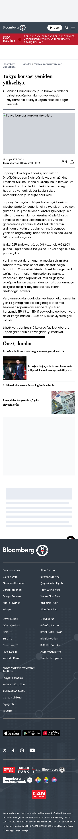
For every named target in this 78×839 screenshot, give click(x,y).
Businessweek (11, 570)
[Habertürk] (9, 769)
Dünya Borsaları (12, 596)
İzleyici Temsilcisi (13, 678)
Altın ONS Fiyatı (49, 609)
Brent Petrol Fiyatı (51, 632)
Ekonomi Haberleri (14, 583)
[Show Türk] (46, 780)
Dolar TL (8, 632)
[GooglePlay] (31, 733)
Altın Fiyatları (48, 570)
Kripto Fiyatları (11, 603)
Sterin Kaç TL (11, 645)
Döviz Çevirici (11, 625)
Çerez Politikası (12, 697)
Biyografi (8, 704)
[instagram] (22, 750)
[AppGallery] (51, 733)
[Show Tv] (38, 780)
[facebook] (13, 750)
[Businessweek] (17, 780)
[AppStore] (12, 733)
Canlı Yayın (10, 577)
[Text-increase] (64, 161)
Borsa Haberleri (12, 590)
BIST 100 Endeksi (50, 645)
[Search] (66, 27)
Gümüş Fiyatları (50, 625)
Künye (7, 609)
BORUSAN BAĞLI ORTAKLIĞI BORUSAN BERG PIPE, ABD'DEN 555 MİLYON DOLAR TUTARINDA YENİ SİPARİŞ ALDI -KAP (49, 39)
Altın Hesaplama (50, 652)
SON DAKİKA (9, 39)
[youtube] (32, 750)
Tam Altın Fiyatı (50, 590)
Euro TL (7, 638)
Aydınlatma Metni (14, 691)
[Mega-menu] (73, 27)
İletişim (7, 710)
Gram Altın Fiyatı (50, 577)
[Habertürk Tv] (23, 769)
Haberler (26, 64)
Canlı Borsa (47, 619)
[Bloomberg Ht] (53, 769)
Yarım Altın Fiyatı (50, 596)
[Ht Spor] (36, 769)
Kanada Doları (11, 658)
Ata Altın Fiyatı (49, 603)
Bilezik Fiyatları (49, 638)
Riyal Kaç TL (10, 652)
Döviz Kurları (10, 619)
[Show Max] (54, 780)
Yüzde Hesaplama (51, 658)
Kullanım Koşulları (14, 684)
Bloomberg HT (11, 64)
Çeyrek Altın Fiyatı (51, 583)
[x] (5, 750)
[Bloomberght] (14, 28)
